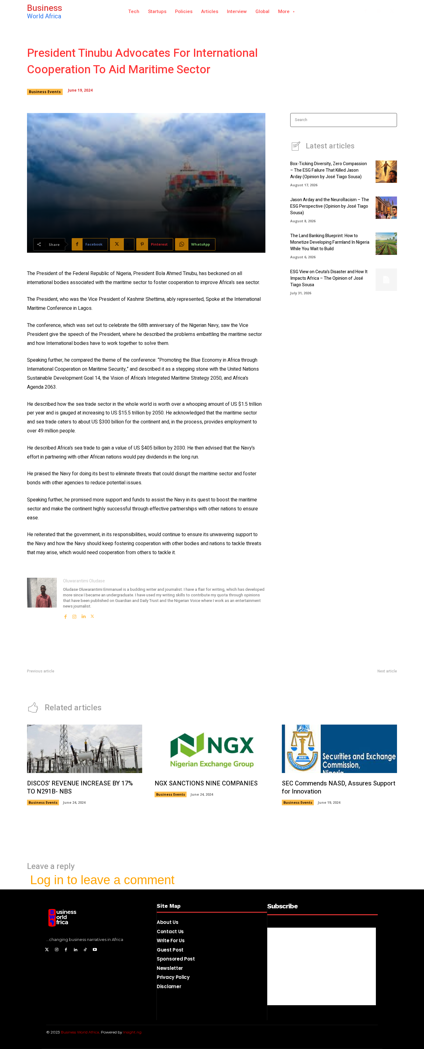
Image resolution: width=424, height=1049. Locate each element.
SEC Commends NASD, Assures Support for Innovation (343, 684)
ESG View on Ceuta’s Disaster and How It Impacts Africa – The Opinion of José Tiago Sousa (329, 278)
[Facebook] (365, 12)
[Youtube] (95, 950)
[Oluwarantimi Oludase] (42, 599)
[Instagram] (379, 12)
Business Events (45, 91)
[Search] (390, 120)
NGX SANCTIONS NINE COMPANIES (206, 783)
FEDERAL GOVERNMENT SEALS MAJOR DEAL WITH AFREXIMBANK (92, 684)
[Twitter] (47, 950)
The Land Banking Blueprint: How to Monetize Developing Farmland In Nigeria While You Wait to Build (329, 242)
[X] (392, 12)
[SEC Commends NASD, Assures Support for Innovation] (339, 749)
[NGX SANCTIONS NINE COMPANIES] (212, 749)
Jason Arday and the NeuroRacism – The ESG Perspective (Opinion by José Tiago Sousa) (329, 206)
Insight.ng (132, 1032)
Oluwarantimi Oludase (84, 581)
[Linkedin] (83, 615)
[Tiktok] (85, 950)
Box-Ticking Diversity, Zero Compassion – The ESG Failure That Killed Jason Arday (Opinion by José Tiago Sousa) (328, 170)
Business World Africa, (81, 1032)
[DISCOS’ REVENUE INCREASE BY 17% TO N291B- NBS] (84, 749)
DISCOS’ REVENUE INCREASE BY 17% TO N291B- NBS (80, 787)
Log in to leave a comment (102, 880)
